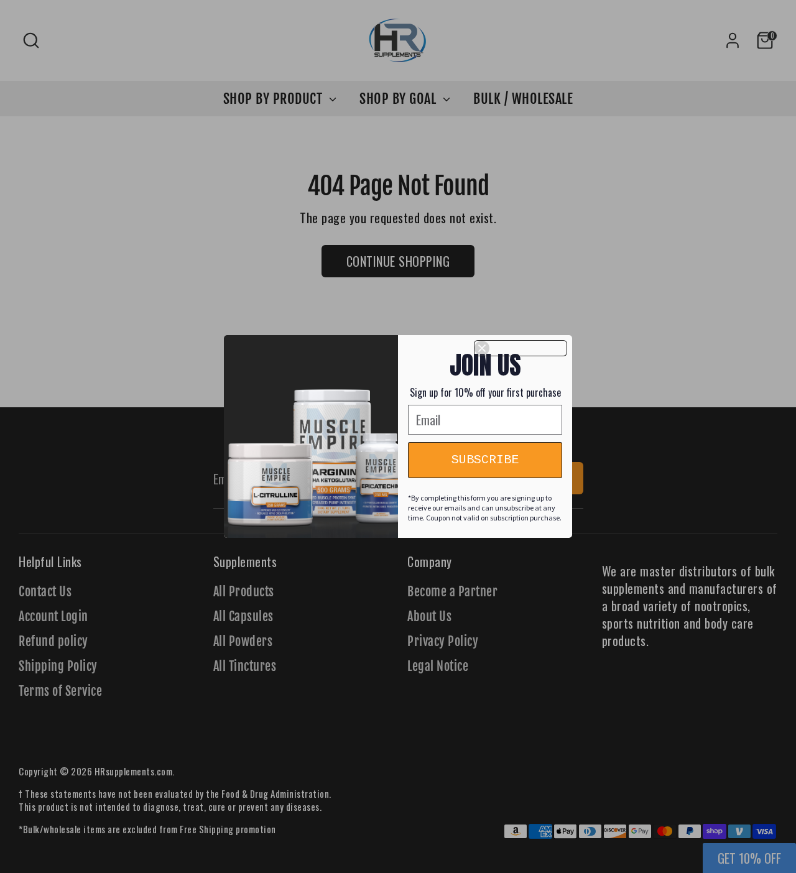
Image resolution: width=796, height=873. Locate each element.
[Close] (520, 348)
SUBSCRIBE (485, 460)
